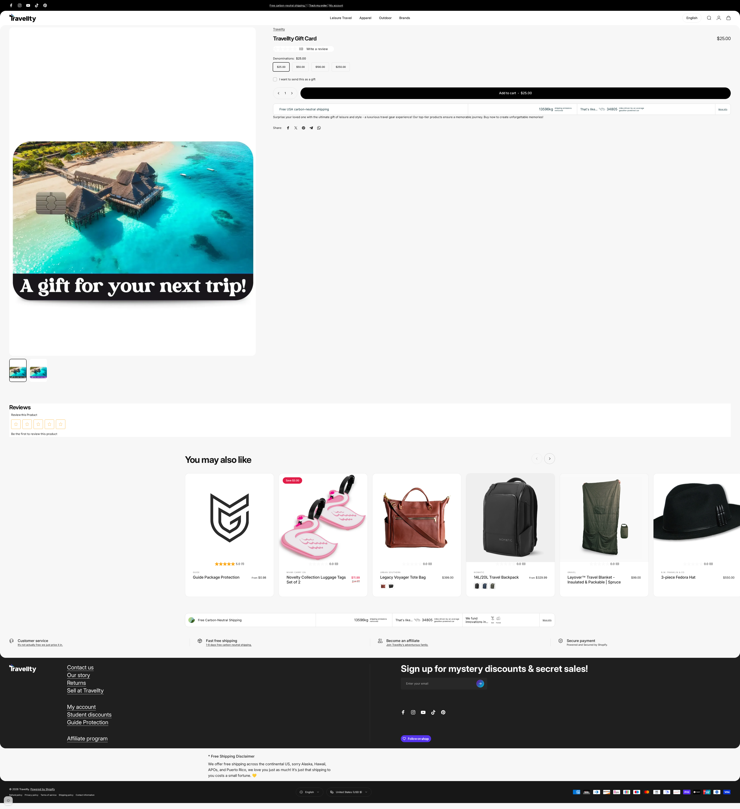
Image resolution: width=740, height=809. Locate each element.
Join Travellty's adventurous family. (407, 644)
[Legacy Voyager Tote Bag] (417, 517)
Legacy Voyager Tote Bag (403, 577)
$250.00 (341, 66)
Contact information (85, 795)
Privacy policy (31, 795)
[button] (16, 424)
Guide (196, 572)
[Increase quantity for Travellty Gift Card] (292, 93)
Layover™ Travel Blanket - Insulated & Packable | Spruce (594, 579)
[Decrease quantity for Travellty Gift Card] (277, 93)
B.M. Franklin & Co (672, 572)
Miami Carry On (296, 572)
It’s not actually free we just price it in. (40, 644)
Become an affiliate (403, 641)
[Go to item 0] (18, 370)
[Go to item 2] (38, 370)
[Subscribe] (480, 683)
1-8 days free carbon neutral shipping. (229, 644)
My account (336, 5)
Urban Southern (390, 572)
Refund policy (15, 795)
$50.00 (300, 66)
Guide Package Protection (216, 577)
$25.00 (281, 66)
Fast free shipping (221, 641)
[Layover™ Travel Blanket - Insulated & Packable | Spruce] (604, 517)
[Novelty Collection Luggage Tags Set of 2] (323, 517)
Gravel (572, 572)
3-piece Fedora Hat (678, 577)
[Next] (245, 200)
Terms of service (48, 795)
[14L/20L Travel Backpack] (510, 517)
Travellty (279, 29)
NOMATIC (479, 572)
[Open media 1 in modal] (132, 191)
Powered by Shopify (42, 789)
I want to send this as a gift (297, 79)
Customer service (33, 641)
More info (722, 109)
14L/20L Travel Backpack (496, 577)
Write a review (317, 49)
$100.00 (320, 66)
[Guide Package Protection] (229, 517)
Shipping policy (66, 795)
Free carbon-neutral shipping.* (288, 5)
